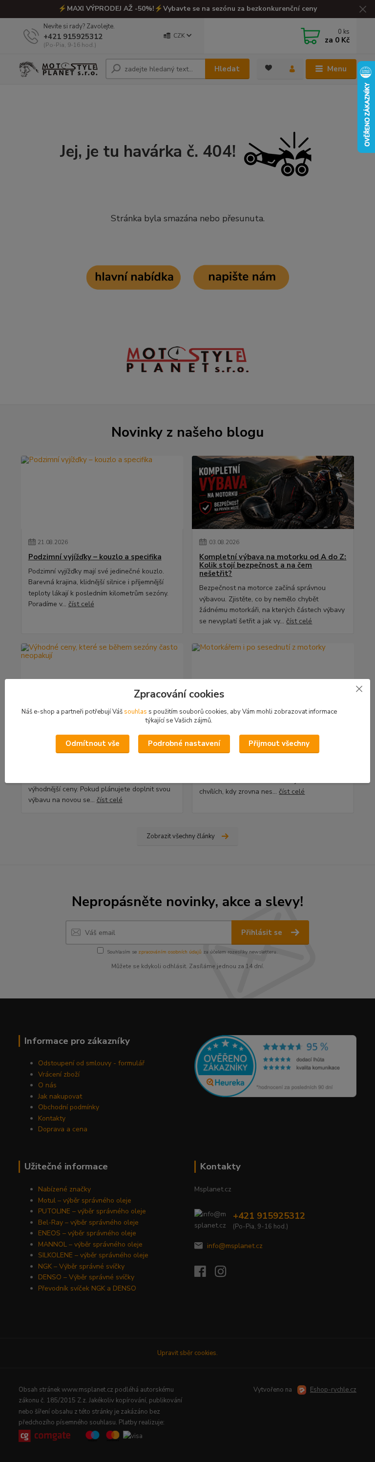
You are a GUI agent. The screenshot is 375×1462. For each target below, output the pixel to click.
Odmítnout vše (92, 743)
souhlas (135, 711)
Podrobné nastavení (184, 743)
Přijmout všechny (279, 743)
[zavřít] (359, 689)
